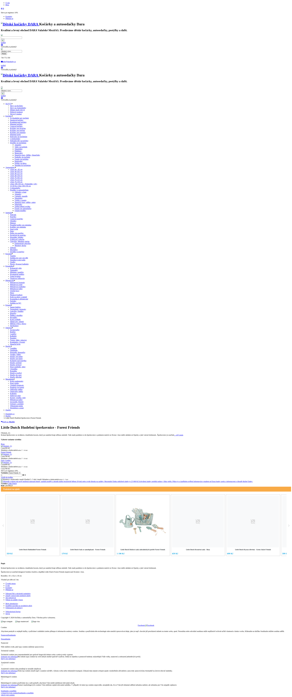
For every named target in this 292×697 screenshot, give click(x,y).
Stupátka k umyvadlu (17, 260)
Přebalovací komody (17, 283)
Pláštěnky (18, 151)
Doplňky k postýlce (17, 252)
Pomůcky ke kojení (17, 387)
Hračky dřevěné (16, 377)
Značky (8, 410)
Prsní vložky (14, 383)
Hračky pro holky (16, 357)
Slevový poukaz (16, 114)
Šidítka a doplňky (16, 315)
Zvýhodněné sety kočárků (19, 118)
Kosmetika (9, 266)
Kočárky (8, 116)
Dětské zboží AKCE (17, 110)
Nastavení (4, 635)
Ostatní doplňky (20, 211)
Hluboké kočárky (16, 124)
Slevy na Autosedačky (18, 108)
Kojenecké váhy (16, 268)
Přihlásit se (9, 19)
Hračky (8, 346)
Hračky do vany (16, 375)
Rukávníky (19, 161)
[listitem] (32, 525)
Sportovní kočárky (16, 120)
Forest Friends (6, 452)
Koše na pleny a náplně (18, 297)
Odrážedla (13, 350)
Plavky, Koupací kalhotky (19, 264)
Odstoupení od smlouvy (14, 608)
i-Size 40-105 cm (16, 172)
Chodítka (13, 348)
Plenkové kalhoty (16, 295)
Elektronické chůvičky (23, 243)
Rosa (3, 444)
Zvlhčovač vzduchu (17, 239)
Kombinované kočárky (18, 122)
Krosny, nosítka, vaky (18, 398)
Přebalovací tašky (16, 289)
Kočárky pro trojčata (17, 130)
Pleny (12, 293)
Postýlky (13, 217)
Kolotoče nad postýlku (18, 361)
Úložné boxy (14, 291)
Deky (12, 231)
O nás (7, 3)
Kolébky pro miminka (18, 227)
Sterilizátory (14, 326)
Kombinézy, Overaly (17, 342)
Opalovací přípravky (17, 278)
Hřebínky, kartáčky (17, 272)
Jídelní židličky (15, 307)
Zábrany (13, 248)
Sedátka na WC (15, 303)
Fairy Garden (5, 460)
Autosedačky (10, 167)
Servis (7, 614)
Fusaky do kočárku (21, 159)
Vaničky (13, 256)
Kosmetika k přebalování (19, 299)
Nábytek (13, 215)
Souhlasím (12, 635)
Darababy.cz (9, 414)
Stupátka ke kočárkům (23, 165)
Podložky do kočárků (22, 157)
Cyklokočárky (15, 139)
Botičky (13, 332)
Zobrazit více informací (9, 657)
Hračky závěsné (16, 363)
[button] (3, 525)
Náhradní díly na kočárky (19, 141)
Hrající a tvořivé (16, 373)
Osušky (13, 262)
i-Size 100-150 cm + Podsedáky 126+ (23, 184)
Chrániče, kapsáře (21, 196)
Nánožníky (19, 149)
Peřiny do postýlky (17, 233)
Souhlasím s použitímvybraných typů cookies (9, 692)
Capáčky (13, 334)
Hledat (4, 54)
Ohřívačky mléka (16, 389)
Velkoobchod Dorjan (13, 612)
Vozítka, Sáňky (15, 354)
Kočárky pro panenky (18, 132)
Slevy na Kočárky (16, 106)
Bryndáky (13, 317)
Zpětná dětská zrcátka (22, 206)
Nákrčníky (18, 204)
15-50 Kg (20, 186)
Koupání (8, 254)
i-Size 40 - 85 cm (16, 169)
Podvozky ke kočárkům (18, 137)
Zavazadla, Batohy (17, 402)
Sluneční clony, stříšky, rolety (25, 202)
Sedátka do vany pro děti (19, 258)
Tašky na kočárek (21, 147)
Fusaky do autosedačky (23, 209)
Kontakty (8, 16)
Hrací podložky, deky (18, 367)
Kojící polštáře (15, 320)
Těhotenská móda (16, 406)
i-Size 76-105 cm (16, 178)
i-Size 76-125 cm (16, 180)
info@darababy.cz (9, 62)
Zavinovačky (15, 330)
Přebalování (9, 280)
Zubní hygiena (15, 276)
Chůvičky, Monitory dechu (19, 241)
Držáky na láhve (20, 163)
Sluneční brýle (15, 344)
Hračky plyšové (15, 365)
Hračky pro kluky (16, 359)
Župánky (13, 338)
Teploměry (14, 270)
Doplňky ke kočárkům (18, 143)
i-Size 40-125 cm (16, 174)
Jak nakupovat (10, 598)
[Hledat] (3, 40)
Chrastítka (13, 369)
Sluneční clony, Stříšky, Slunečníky (27, 155)
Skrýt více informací (8, 659)
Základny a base (20, 192)
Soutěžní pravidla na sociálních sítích (18, 606)
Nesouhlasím (5, 639)
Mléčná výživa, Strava (18, 324)
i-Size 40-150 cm (16, 176)
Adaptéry (18, 145)
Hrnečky (13, 313)
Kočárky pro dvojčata (18, 128)
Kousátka (13, 371)
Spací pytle (14, 229)
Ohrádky (13, 221)
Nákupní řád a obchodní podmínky (18, 594)
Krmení (8, 305)
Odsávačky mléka (16, 391)
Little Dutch (12, 483)
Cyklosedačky (15, 188)
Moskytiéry (19, 153)
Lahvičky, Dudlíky (17, 311)
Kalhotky (13, 336)
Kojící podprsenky (16, 381)
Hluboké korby (15, 135)
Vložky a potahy (21, 200)
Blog (7, 5)
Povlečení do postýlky (18, 235)
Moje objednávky (11, 604)
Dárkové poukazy (16, 112)
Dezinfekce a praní (17, 408)
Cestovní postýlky (16, 219)
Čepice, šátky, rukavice (18, 340)
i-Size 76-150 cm (16, 182)
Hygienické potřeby (17, 274)
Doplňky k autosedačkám (19, 190)
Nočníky (13, 301)
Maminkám (9, 379)
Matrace (13, 223)
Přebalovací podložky (18, 287)
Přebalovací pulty (16, 285)
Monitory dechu (20, 246)
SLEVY (8, 104)
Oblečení (8, 328)
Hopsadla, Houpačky (17, 352)
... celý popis (178, 435)
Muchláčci (14, 250)
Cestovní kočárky (16, 126)
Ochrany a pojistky (17, 404)
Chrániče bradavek (17, 385)
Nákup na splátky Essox (14, 600)
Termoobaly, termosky (18, 309)
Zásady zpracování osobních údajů (17, 596)
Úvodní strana (10, 584)
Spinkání (8, 213)
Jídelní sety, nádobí (17, 322)
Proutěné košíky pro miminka (20, 225)
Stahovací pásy (15, 396)
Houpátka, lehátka (16, 237)
